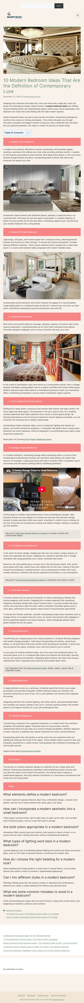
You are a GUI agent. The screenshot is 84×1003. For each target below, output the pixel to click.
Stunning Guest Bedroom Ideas (30, 580)
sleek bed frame (31, 461)
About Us (21, 995)
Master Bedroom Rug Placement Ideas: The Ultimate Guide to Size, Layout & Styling (40, 943)
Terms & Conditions (58, 995)
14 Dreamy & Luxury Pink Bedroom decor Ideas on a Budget (32, 914)
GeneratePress (58, 1000)
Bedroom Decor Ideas (37, 668)
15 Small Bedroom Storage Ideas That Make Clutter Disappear (30, 939)
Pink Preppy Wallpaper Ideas (38, 439)
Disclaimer (31, 995)
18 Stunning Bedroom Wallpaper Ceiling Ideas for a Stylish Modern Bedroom (36, 950)
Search (23, 2)
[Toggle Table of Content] (26, 133)
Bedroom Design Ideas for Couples (32, 533)
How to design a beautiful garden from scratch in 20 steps (32, 917)
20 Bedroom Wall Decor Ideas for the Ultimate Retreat (27, 936)
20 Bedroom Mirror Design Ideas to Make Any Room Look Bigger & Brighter (36, 947)
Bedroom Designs (14, 910)
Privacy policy (43, 995)
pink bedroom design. (31, 751)
